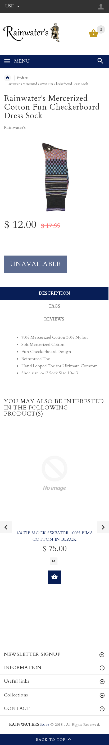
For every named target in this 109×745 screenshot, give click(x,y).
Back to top (51, 739)
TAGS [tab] (54, 306)
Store (29, 724)
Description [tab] (54, 293)
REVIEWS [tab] (54, 319)
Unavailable (35, 264)
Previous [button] (6, 527)
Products (23, 78)
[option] (54, 178)
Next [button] (103, 527)
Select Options (54, 577)
